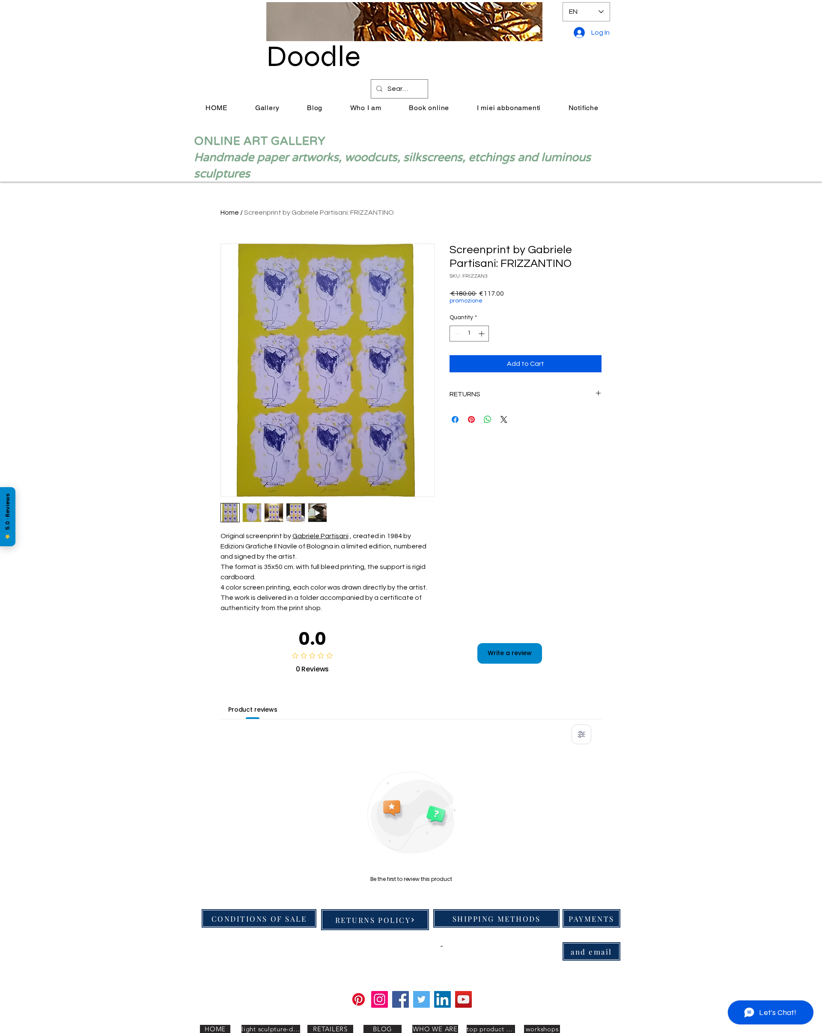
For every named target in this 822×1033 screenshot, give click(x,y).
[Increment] (482, 333)
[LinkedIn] (442, 999)
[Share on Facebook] (455, 419)
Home (229, 212)
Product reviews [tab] (252, 709)
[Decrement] (456, 333)
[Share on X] (504, 419)
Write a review (510, 653)
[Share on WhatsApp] (487, 419)
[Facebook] (400, 999)
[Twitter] (421, 999)
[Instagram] (379, 999)
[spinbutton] (469, 333)
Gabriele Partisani (320, 536)
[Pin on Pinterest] (471, 419)
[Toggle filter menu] (581, 734)
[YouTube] (463, 999)
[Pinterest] (358, 999)
